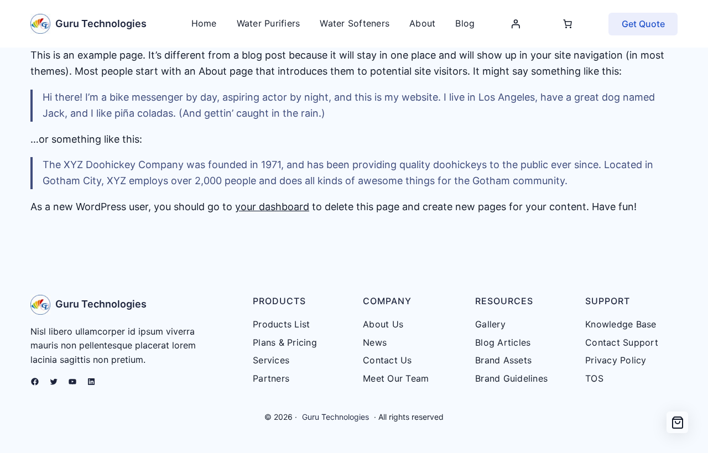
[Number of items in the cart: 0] (567, 24)
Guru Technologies (101, 23)
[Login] (515, 24)
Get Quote (643, 23)
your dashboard (272, 206)
